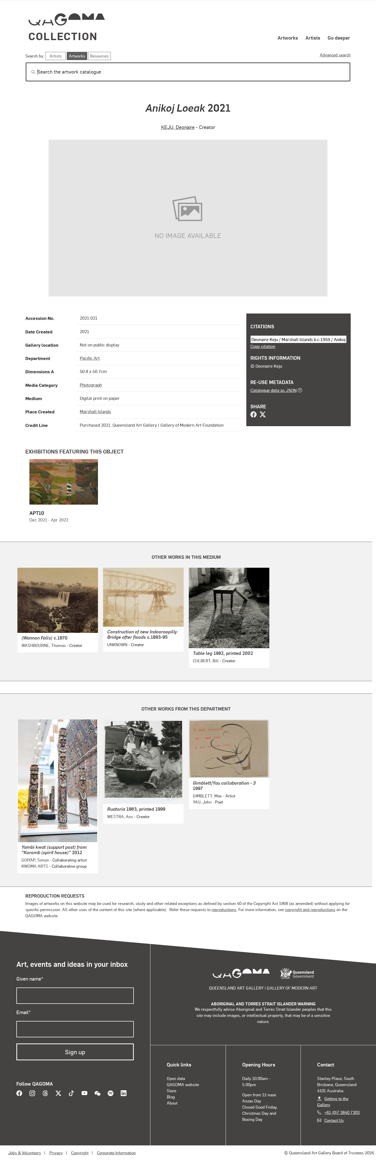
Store (171, 1090)
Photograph (91, 385)
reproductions (224, 909)
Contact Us (334, 1120)
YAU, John (202, 802)
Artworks (288, 37)
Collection (62, 36)
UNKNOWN (117, 644)
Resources (99, 56)
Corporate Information (116, 1152)
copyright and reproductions (310, 909)
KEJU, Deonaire (178, 127)
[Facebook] (253, 415)
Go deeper (339, 37)
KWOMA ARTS (34, 866)
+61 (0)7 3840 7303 (342, 1112)
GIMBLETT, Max (207, 795)
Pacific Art (90, 358)
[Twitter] (263, 415)
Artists (312, 37)
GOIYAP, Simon (35, 860)
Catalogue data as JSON (273, 390)
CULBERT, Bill (206, 660)
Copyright (80, 1152)
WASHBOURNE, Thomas (43, 645)
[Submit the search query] (29, 72)
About (172, 1103)
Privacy (56, 1152)
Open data (176, 1078)
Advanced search (335, 54)
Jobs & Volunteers (24, 1152)
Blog (171, 1096)
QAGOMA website (183, 1084)
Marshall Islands (95, 411)
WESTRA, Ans (120, 816)
